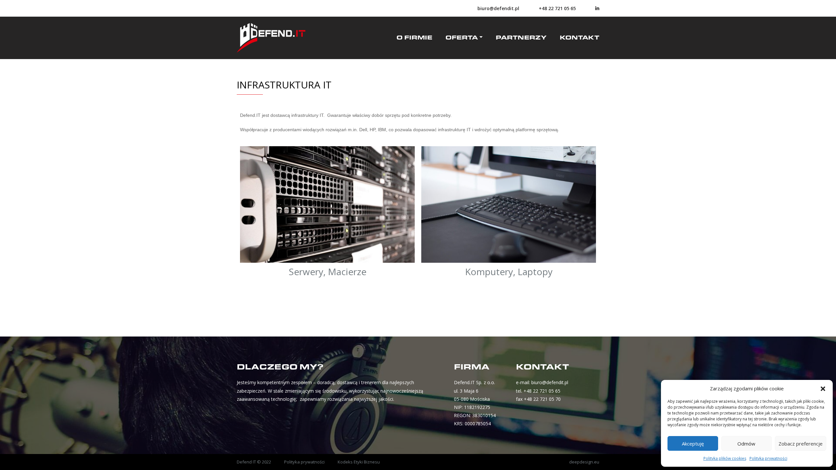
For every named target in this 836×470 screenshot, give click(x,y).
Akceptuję (693, 443)
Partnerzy (521, 38)
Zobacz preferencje (801, 443)
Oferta (461, 38)
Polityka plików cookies (724, 458)
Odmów (746, 443)
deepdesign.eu (584, 462)
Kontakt (579, 38)
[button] (823, 388)
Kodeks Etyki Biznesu (359, 462)
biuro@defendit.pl (498, 8)
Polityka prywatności (768, 458)
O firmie (414, 38)
